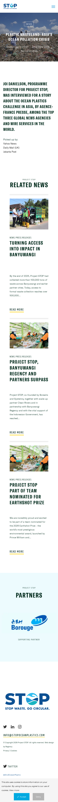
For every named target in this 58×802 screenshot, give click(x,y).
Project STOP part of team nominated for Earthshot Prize (27, 494)
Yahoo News (9, 143)
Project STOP (20, 47)
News (29, 24)
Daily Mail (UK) (11, 147)
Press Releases (23, 238)
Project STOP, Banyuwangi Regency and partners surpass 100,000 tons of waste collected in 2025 (29, 379)
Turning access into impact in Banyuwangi (26, 249)
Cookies (13, 751)
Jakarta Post (9, 151)
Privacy (6, 751)
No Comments (29, 51)
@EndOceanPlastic (12, 775)
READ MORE (17, 310)
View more (14, 790)
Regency (8, 746)
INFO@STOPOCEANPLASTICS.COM (24, 735)
